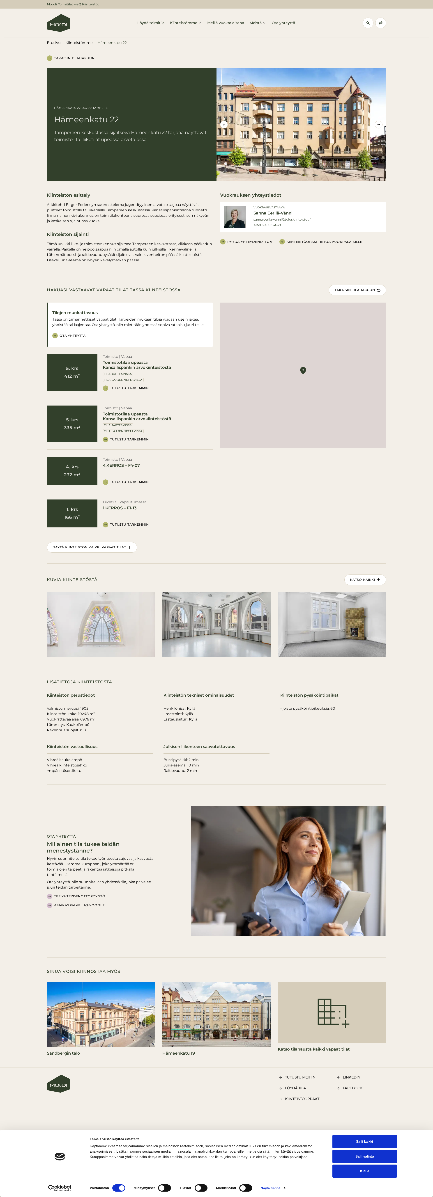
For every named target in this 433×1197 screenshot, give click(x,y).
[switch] (164, 1188)
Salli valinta (364, 1156)
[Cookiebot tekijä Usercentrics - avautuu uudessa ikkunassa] (60, 1188)
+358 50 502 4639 (267, 225)
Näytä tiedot (270, 1188)
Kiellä (364, 1171)
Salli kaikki (364, 1141)
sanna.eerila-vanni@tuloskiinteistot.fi (282, 219)
